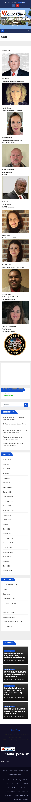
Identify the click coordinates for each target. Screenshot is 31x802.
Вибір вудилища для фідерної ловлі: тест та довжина (15, 674)
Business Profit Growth (10, 585)
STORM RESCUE (9, 795)
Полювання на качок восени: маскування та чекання (15, 711)
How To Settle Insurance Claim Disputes (18, 787)
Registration (25, 799)
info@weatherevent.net (21, 740)
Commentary (7, 594)
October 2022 (7, 520)
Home (4, 780)
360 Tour (9, 780)
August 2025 (7, 515)
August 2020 (7, 557)
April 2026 (6, 478)
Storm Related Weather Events (12, 622)
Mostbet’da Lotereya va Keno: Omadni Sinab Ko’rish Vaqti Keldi (14, 691)
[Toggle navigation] (16, 30)
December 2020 (8, 538)
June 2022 (6, 529)
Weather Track (17, 799)
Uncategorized (7, 626)
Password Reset (11, 791)
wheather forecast (16, 383)
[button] (28, 30)
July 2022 (6, 524)
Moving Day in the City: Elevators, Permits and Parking (14, 655)
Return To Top (15, 730)
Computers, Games (9, 598)
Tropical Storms (19, 795)
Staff (27, 791)
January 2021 (7, 533)
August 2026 (7, 459)
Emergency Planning (9, 603)
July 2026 (6, 464)
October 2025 (7, 506)
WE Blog (26, 795)
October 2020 (7, 547)
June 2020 (6, 566)
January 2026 (7, 492)
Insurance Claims (8, 612)
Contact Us (20, 784)
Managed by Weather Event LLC (11, 770)
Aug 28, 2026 (9, 716)
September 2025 (8, 510)
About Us (15, 780)
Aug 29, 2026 (9, 660)
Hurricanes (6, 608)
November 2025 (8, 501)
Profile (23, 791)
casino (5, 589)
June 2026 (6, 469)
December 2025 (8, 496)
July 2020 (6, 561)
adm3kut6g (20, 660)
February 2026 (7, 487)
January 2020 (7, 570)
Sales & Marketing (9, 617)
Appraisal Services (23, 780)
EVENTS (26, 784)
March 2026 (7, 483)
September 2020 (8, 552)
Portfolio (18, 791)
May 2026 (6, 473)
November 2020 (8, 543)
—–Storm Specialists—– (15, 20)
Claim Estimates (11, 784)
